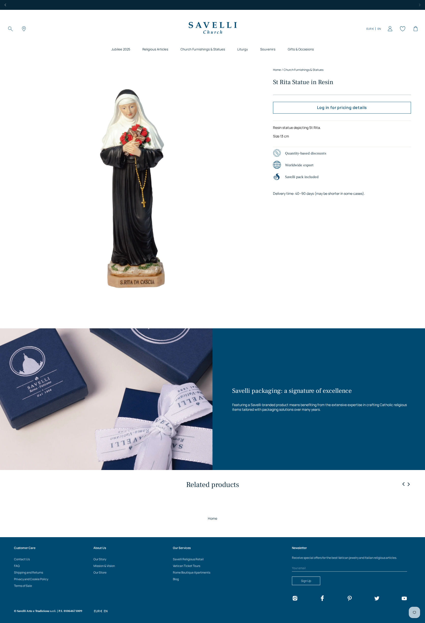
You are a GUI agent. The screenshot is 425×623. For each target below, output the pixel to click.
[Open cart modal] (415, 29)
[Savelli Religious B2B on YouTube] (404, 599)
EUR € (370, 28)
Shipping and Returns (28, 572)
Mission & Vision (104, 566)
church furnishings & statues (303, 70)
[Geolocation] (23, 29)
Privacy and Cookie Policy (31, 579)
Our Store (99, 572)
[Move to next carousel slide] (408, 484)
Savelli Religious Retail (188, 559)
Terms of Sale (23, 586)
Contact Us (22, 559)
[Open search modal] (10, 29)
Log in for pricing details (342, 107)
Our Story (99, 559)
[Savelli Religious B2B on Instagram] (295, 599)
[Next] (419, 5)
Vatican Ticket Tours (186, 566)
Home (212, 518)
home (277, 70)
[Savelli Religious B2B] (212, 28)
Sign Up (306, 581)
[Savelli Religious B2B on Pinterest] (349, 599)
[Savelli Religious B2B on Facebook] (322, 599)
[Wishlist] (402, 29)
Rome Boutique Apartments (191, 572)
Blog (176, 579)
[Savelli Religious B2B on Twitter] (377, 599)
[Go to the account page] (389, 29)
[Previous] (5, 5)
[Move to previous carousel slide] (403, 484)
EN (379, 28)
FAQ (17, 566)
